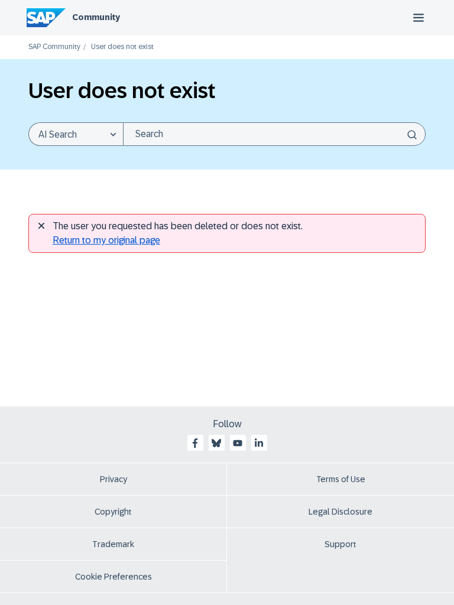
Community (96, 17)
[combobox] (274, 134)
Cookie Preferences (113, 576)
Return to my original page (106, 240)
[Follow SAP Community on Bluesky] (216, 443)
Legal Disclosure (340, 511)
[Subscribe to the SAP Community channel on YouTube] (237, 443)
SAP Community (54, 47)
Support (340, 544)
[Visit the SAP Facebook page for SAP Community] (195, 443)
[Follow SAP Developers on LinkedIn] (259, 443)
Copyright (113, 511)
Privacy (113, 479)
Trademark (113, 544)
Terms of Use (340, 479)
